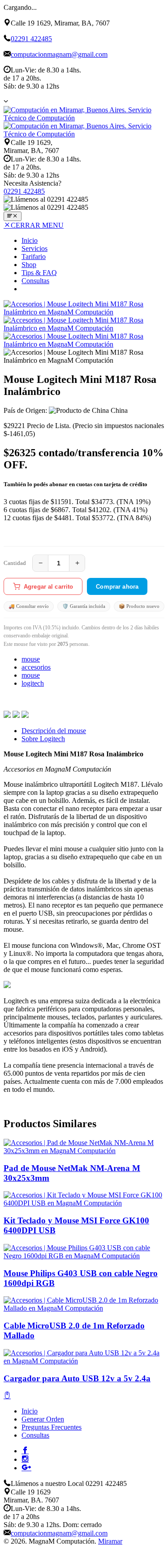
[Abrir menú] (13, 216)
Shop (29, 264)
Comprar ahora (117, 586)
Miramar (110, 1541)
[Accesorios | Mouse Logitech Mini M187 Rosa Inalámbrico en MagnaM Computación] (84, 312)
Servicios (34, 248)
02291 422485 (31, 38)
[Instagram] (25, 1458)
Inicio (30, 240)
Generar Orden (43, 1419)
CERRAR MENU (37, 225)
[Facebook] (25, 1450)
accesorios (36, 667)
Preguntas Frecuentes (52, 1427)
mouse (31, 659)
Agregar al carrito (48, 586)
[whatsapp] (25, 715)
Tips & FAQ (39, 272)
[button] (6, 101)
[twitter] (16, 715)
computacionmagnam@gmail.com (59, 54)
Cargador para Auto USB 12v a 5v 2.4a (77, 1378)
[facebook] (7, 715)
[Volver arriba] (7, 1396)
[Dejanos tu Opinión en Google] (26, 1467)
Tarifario (34, 256)
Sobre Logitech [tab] (43, 739)
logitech (33, 683)
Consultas (35, 280)
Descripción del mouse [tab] (54, 730)
